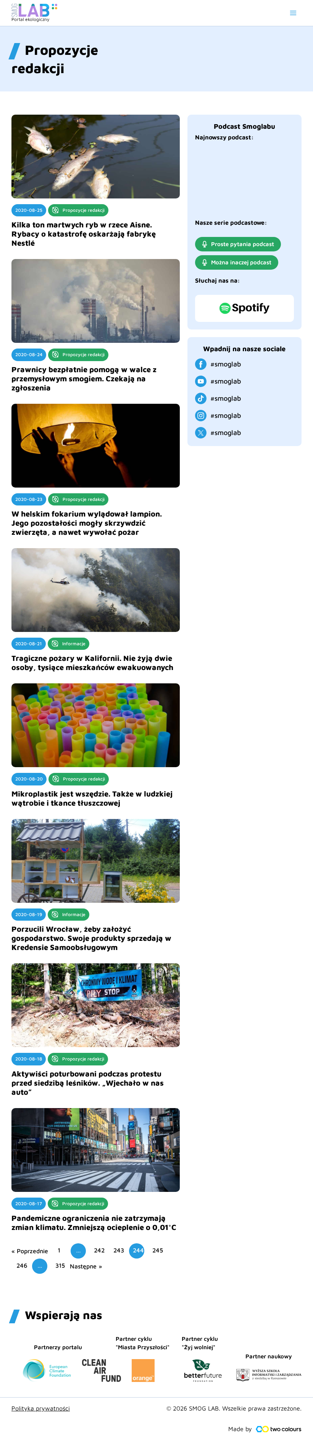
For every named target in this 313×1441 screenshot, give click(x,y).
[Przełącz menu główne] (293, 13)
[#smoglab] (201, 364)
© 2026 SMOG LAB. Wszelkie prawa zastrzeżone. (234, 1408)
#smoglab (225, 364)
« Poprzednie (29, 1251)
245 (157, 1250)
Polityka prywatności (40, 1408)
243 (118, 1250)
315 (60, 1265)
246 (21, 1265)
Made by (240, 1428)
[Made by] (279, 1429)
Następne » (86, 1266)
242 (99, 1250)
